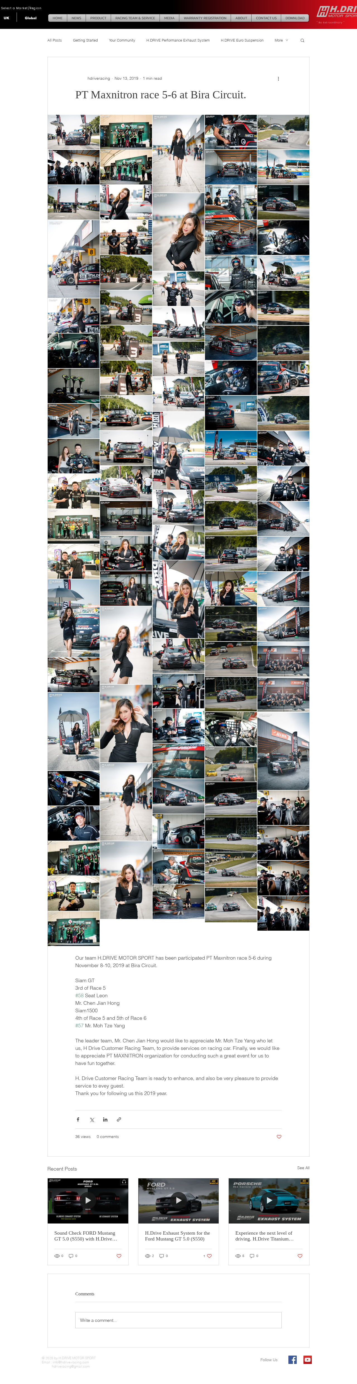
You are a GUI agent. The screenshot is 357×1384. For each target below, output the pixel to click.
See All (303, 1167)
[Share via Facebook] (78, 1119)
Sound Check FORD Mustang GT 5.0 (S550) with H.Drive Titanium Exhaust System (84, 1236)
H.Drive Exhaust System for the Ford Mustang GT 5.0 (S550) (177, 1236)
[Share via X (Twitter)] (91, 1119)
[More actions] (278, 78)
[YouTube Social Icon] (307, 1360)
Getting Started (85, 40)
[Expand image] (74, 132)
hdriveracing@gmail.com (66, 1366)
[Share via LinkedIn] (105, 1119)
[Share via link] (119, 1119)
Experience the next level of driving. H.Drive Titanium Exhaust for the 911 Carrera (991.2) (263, 1236)
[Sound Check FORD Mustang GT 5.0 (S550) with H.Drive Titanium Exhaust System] (88, 1201)
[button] (302, 40)
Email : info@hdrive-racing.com (65, 1362)
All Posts (54, 40)
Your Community (122, 40)
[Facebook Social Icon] (292, 1360)
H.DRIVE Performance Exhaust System (178, 40)
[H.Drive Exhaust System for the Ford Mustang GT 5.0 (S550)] (178, 1201)
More (279, 40)
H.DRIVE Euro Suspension (242, 40)
